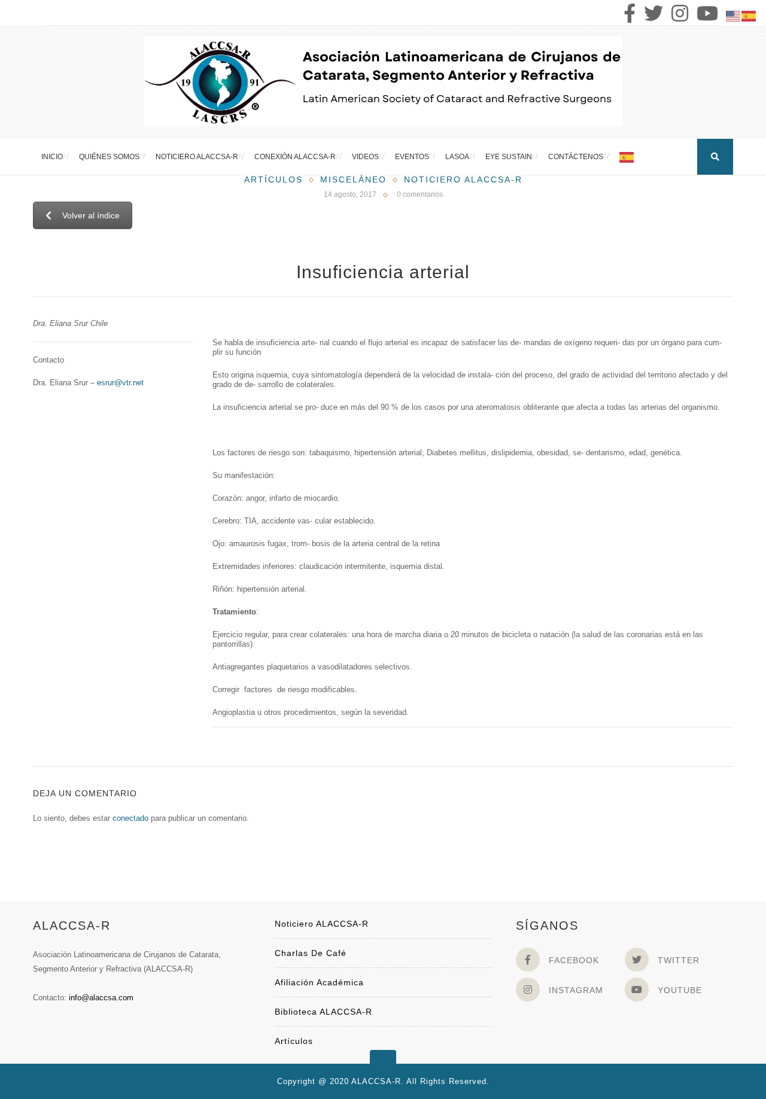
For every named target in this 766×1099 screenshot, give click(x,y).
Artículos (273, 179)
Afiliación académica (319, 982)
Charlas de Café (310, 953)
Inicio (52, 157)
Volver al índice (91, 215)
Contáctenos (575, 157)
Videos (365, 157)
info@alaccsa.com (101, 997)
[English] (733, 15)
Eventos (412, 157)
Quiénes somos (109, 157)
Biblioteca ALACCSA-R (323, 1011)
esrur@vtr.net (120, 382)
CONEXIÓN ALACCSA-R (295, 157)
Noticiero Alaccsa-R (463, 179)
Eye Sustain (508, 157)
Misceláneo (353, 179)
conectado (130, 818)
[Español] (627, 157)
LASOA (457, 157)
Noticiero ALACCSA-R (197, 157)
